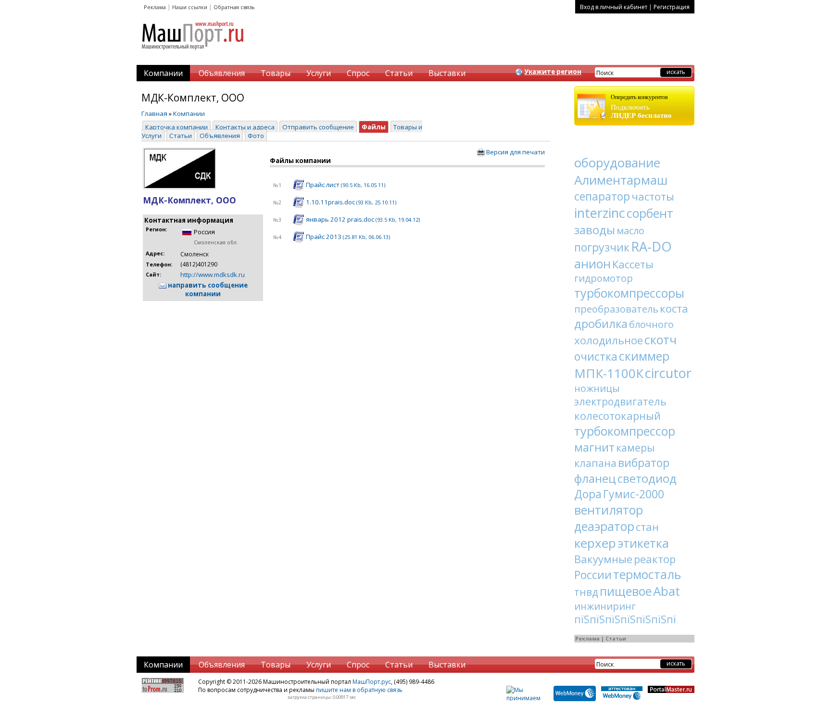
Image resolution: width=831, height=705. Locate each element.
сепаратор (602, 196)
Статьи (399, 73)
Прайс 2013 (347, 236)
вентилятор (608, 510)
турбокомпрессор (624, 431)
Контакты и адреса (245, 127)
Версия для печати (515, 152)
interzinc (599, 213)
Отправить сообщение (318, 127)
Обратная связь (234, 7)
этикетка (643, 543)
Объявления (222, 73)
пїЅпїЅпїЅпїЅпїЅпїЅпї (625, 619)
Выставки (447, 73)
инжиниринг (605, 606)
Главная (154, 113)
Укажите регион (552, 71)
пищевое (626, 591)
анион (592, 263)
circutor (668, 373)
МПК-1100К (608, 373)
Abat (666, 591)
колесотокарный (617, 415)
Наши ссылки (189, 7)
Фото (256, 135)
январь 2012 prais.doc (362, 219)
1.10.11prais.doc (350, 202)
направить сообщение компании (207, 289)
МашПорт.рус (372, 682)
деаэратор (604, 526)
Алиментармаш (620, 180)
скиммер (644, 356)
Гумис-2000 (633, 494)
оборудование (617, 162)
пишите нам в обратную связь (359, 690)
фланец (595, 478)
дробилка (601, 323)
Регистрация (672, 7)
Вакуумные (603, 559)
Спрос (358, 73)
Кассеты (633, 264)
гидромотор (603, 278)
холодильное (608, 340)
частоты (652, 196)
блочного (651, 324)
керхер (595, 543)
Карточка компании (176, 127)
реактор (655, 559)
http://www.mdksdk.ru (212, 274)
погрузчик (602, 247)
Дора (588, 494)
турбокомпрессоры (629, 293)
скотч (660, 339)
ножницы (597, 388)
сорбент (650, 213)
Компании (163, 73)
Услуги (318, 73)
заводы (594, 230)
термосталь (647, 574)
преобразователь (616, 308)
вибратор (643, 462)
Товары (275, 73)
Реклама (155, 7)
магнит (594, 447)
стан (647, 526)
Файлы (374, 127)
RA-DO (651, 246)
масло (630, 230)
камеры (635, 447)
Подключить (641, 106)
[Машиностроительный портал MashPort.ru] (193, 54)
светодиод (647, 478)
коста (674, 308)
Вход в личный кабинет (613, 7)
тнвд (586, 592)
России (593, 574)
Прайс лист (344, 184)
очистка (595, 356)
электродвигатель (620, 401)
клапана (595, 463)
